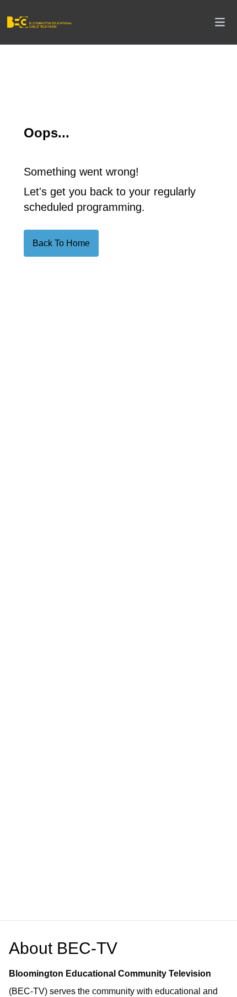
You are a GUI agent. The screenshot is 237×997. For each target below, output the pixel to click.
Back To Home (61, 243)
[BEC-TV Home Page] (39, 22)
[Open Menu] (220, 22)
